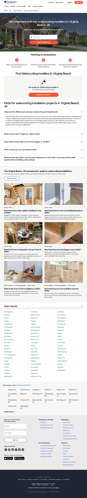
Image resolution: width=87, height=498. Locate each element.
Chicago (7, 373)
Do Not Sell (45, 484)
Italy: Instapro (43, 479)
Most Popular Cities (9, 385)
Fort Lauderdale (9, 355)
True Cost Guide (68, 425)
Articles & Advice (38, 6)
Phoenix (7, 315)
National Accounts (46, 456)
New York (34, 349)
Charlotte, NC (25, 390)
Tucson (6, 318)
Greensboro (35, 358)
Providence (62, 324)
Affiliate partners (68, 464)
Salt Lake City (62, 352)
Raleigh (33, 361)
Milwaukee (61, 370)
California (38, 484)
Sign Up (78, 2)
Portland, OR (24, 400)
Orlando (7, 364)
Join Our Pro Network (47, 448)
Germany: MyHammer (33, 479)
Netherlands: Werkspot (55, 479)
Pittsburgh (61, 321)
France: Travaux (22, 479)
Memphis (61, 327)
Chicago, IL (36, 390)
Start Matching (43, 42)
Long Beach (8, 324)
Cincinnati (34, 367)
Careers (65, 451)
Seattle (60, 364)
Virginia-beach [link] (17, 10)
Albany (33, 346)
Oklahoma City (36, 376)
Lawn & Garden (21, 6)
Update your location (43, 95)
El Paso (60, 339)
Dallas (60, 336)
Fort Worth (61, 342)
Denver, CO (61, 390)
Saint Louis (34, 339)
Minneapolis (35, 330)
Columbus (34, 373)
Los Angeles (8, 327)
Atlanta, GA (12, 390)
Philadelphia (62, 318)
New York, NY (73, 394)
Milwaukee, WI (37, 394)
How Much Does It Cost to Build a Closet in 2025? (62, 290)
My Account (66, 422)
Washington (8, 352)
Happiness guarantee (69, 462)
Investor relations (68, 456)
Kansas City (35, 336)
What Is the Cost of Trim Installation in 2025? (22, 289)
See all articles (12, 178)
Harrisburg (61, 315)
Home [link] (6, 10)
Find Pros (43, 422)
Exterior (13, 6)
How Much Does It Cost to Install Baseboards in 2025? (64, 212)
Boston (33, 321)
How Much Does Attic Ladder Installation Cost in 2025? (22, 212)
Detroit (33, 324)
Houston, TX (73, 390)
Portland (61, 312)
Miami (6, 361)
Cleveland (34, 370)
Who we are (66, 448)
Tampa (6, 367)
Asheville (34, 352)
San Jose (7, 342)
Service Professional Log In (48, 445)
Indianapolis (8, 376)
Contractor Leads (46, 454)
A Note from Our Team (69, 436)
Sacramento (8, 333)
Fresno (6, 321)
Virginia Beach (62, 361)
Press (64, 454)
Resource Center (68, 428)
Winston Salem (36, 364)
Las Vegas (34, 342)
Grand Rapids (35, 327)
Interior (6, 6)
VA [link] (10, 10)
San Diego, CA (62, 400)
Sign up (15, 440)
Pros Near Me (67, 433)
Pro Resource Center (47, 451)
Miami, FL (23, 394)
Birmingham (8, 312)
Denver (6, 346)
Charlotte (34, 355)
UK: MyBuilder (65, 479)
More (29, 6)
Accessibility (52, 484)
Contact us (66, 459)
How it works (67, 445)
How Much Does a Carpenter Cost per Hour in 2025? (22, 251)
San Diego (7, 336)
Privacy (34, 484)
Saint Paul (34, 333)
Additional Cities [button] (9, 412)
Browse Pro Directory (47, 425)
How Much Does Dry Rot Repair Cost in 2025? (63, 250)
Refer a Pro (66, 430)
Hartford (7, 349)
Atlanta (6, 370)
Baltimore (34, 318)
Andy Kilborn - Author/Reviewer (14, 285)
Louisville (34, 312)
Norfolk (60, 355)
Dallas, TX (48, 390)
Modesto (7, 330)
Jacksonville (8, 358)
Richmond (61, 358)
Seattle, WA (12, 406)
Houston (60, 346)
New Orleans (35, 315)
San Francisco (9, 339)
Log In (69, 2)
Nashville (61, 330)
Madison (60, 367)
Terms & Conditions (54, 487)
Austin (60, 333)
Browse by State (23, 385)
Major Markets (10, 306)
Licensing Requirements (70, 438)
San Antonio (62, 349)
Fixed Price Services (46, 428)
